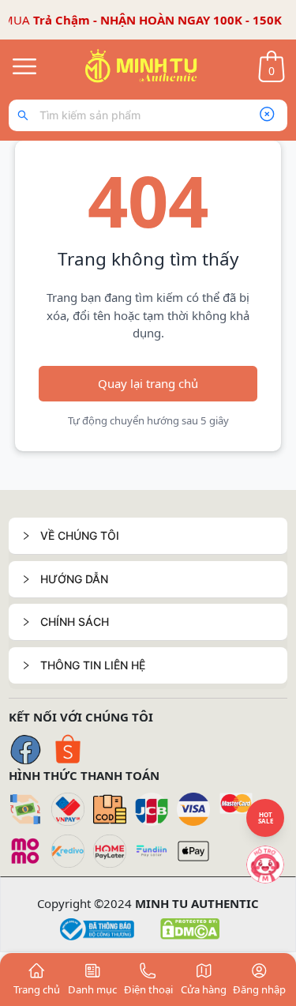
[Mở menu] (24, 66)
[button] (148, 536)
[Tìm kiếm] (26, 115)
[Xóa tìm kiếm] (266, 115)
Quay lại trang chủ (148, 383)
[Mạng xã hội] (265, 865)
